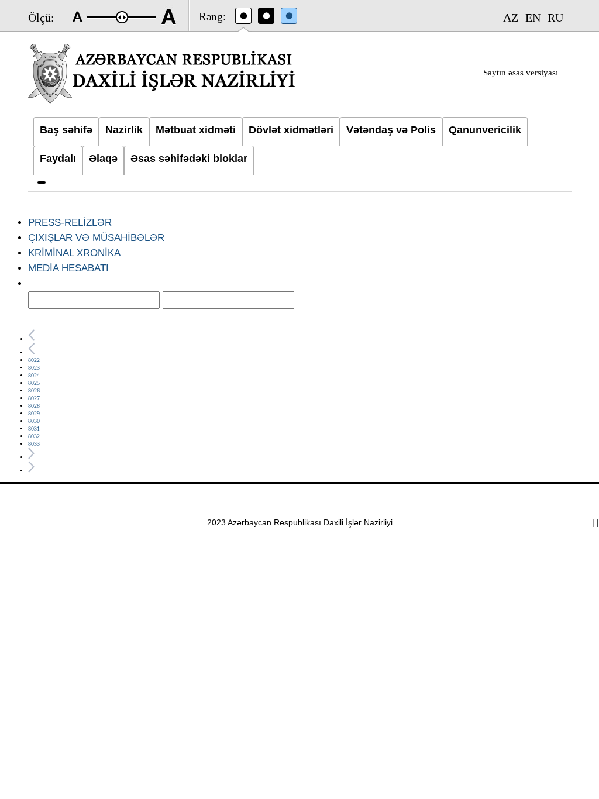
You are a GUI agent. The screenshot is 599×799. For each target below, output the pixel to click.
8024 (34, 375)
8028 (34, 405)
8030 (34, 421)
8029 (34, 413)
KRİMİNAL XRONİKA (74, 253)
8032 (34, 436)
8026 (34, 390)
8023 (34, 367)
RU (555, 17)
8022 (34, 360)
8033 (34, 443)
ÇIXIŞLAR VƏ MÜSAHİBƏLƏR (96, 237)
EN (533, 17)
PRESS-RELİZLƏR (70, 222)
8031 (34, 428)
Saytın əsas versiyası (520, 72)
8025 (34, 383)
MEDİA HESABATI (68, 268)
